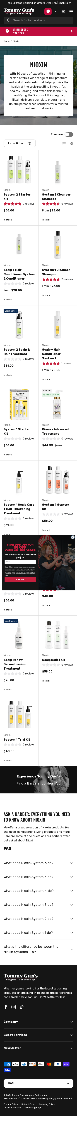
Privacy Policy (25, 570)
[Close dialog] (72, 537)
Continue (20, 579)
